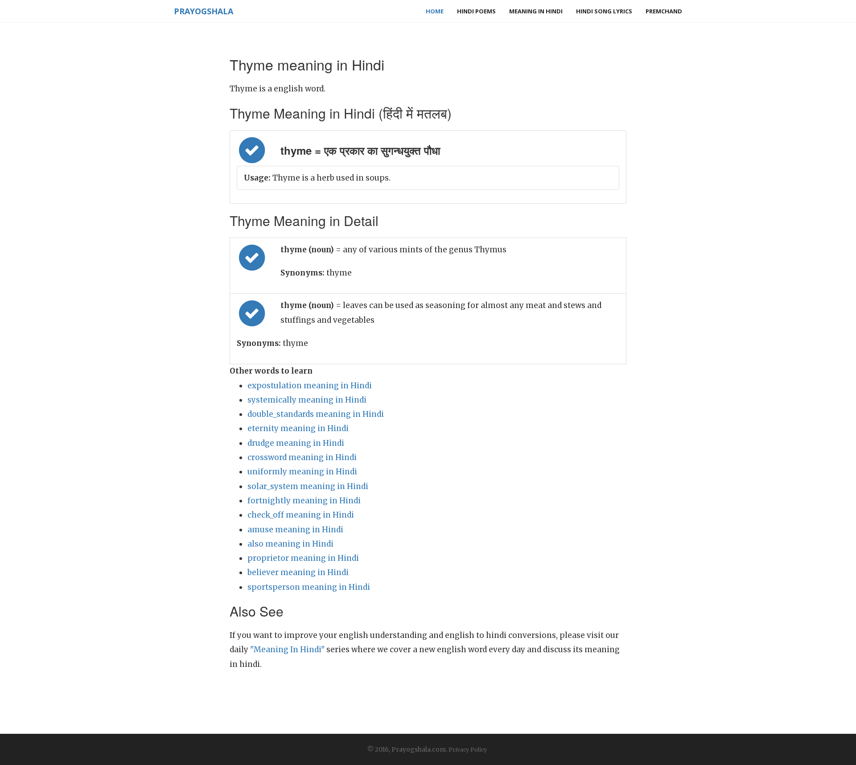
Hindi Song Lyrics (604, 11)
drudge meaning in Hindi (295, 443)
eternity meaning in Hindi (298, 428)
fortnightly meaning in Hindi (304, 501)
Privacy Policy (468, 749)
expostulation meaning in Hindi (309, 386)
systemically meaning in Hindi (306, 400)
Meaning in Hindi (536, 11)
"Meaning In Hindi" (287, 649)
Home (435, 11)
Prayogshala (203, 11)
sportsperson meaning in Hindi (308, 587)
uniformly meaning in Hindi (302, 472)
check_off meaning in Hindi (300, 515)
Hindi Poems (476, 11)
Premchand (664, 11)
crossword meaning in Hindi (302, 457)
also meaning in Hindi (290, 544)
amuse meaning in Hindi (295, 530)
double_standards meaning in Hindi (315, 414)
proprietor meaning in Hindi (303, 558)
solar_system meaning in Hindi (307, 486)
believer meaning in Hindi (298, 572)
